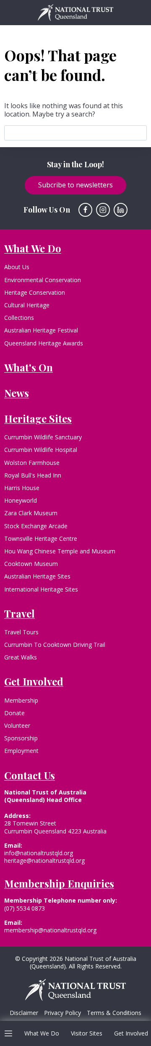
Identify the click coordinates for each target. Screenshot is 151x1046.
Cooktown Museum (31, 564)
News (16, 393)
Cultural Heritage (26, 305)
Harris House (21, 488)
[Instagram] (103, 210)
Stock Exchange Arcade (36, 526)
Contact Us (29, 775)
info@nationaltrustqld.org (38, 853)
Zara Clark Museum (30, 513)
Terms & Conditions (114, 1013)
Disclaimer (24, 1013)
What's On (28, 367)
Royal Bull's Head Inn (32, 475)
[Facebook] (85, 210)
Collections (19, 318)
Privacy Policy (62, 1013)
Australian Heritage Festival (41, 330)
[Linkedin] (121, 210)
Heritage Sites (38, 418)
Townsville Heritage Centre (40, 538)
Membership (21, 700)
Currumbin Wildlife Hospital (40, 450)
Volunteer (17, 725)
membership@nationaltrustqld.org (50, 930)
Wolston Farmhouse (32, 463)
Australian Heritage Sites (37, 576)
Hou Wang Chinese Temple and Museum (59, 551)
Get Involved (131, 1033)
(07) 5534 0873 (24, 908)
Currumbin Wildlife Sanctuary (43, 437)
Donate (14, 713)
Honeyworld (20, 500)
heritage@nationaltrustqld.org (44, 860)
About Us (16, 267)
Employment (21, 751)
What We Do (41, 1033)
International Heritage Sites (41, 589)
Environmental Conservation (42, 280)
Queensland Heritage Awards (43, 343)
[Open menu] (8, 1033)
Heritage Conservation (34, 292)
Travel (19, 613)
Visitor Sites (86, 1033)
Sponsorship (21, 738)
